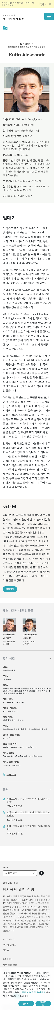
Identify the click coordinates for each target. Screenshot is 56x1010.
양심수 (28, 44)
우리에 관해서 (9, 944)
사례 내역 (11, 774)
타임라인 (10, 589)
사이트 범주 (11, 873)
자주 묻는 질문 (10, 964)
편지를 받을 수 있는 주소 (16, 195)
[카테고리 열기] (41, 873)
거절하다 (43, 1003)
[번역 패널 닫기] (50, 4)
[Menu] (49, 16)
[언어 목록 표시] (42, 4)
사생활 (6, 950)
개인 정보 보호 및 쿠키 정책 (32, 992)
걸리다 (26, 1003)
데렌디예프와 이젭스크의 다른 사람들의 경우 (27, 47)
